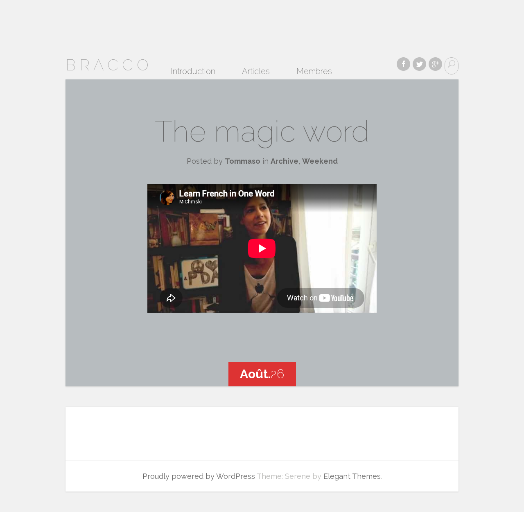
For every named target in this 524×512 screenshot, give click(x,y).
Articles (256, 71)
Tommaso (242, 161)
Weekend (320, 161)
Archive (284, 161)
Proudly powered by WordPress (198, 476)
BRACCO (109, 65)
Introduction (193, 71)
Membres (314, 71)
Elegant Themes (352, 476)
